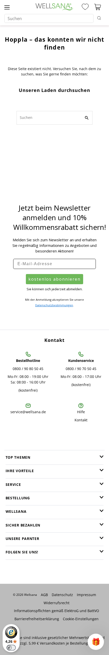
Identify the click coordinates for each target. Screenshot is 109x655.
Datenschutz (62, 594)
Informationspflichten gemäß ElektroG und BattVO (56, 610)
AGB (44, 594)
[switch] (11, 647)
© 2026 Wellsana (25, 595)
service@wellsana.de (28, 411)
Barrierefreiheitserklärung (36, 618)
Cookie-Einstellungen (81, 618)
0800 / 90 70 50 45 (81, 368)
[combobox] (49, 18)
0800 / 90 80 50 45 (28, 368)
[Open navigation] (7, 7)
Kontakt (81, 420)
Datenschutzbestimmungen (54, 305)
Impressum (86, 594)
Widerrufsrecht (56, 602)
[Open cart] (97, 7)
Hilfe (81, 411)
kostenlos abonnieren (54, 279)
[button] (96, 642)
